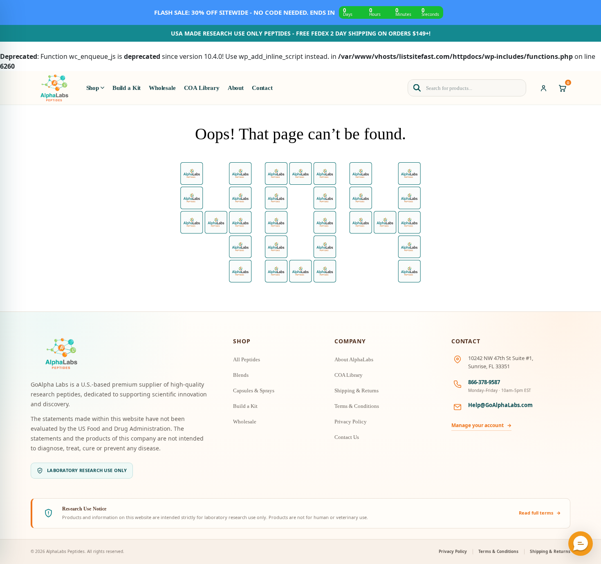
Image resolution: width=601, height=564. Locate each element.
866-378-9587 (484, 382)
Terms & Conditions (356, 406)
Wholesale (162, 88)
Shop (92, 88)
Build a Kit (126, 88)
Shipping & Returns (356, 390)
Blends (241, 375)
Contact (262, 88)
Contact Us (346, 437)
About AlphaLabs (353, 359)
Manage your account (481, 425)
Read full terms (540, 513)
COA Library (202, 88)
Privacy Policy (350, 422)
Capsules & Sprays (253, 390)
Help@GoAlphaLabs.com (500, 405)
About (236, 88)
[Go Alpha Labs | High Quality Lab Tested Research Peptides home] (54, 87)
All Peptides (246, 359)
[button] (580, 543)
